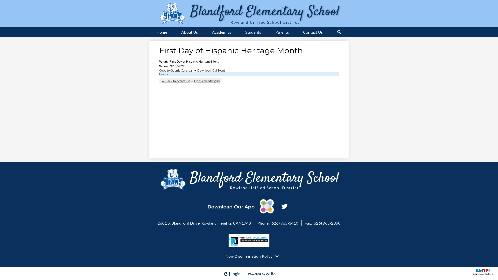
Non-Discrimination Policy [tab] (249, 256)
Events (163, 74)
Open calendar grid (207, 81)
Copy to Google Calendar (176, 70)
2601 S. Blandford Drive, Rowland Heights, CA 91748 (204, 223)
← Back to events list (176, 81)
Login (231, 273)
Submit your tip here (483, 273)
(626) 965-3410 (284, 223)
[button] (189, 32)
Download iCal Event (211, 70)
